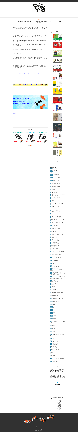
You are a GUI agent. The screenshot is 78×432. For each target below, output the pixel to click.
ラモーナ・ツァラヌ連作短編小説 (55, 216)
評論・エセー (52, 353)
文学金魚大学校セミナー (54, 168)
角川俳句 (52, 323)
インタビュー (22, 16)
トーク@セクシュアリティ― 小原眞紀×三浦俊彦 (57, 251)
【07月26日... (30, 144)
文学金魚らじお (52, 165)
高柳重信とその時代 (53, 284)
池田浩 (63, 369)
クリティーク (36, 16)
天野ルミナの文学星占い (54, 361)
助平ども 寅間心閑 (53, 191)
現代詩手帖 (52, 331)
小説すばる (53, 316)
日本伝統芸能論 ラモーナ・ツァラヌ (56, 298)
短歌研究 (52, 328)
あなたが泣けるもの (54, 260)
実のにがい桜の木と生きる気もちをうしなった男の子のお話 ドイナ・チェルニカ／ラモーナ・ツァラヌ (57, 211)
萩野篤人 (58, 376)
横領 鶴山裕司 (53, 204)
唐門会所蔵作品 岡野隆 (54, 289)
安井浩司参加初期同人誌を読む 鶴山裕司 (56, 292)
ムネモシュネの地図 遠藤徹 (55, 228)
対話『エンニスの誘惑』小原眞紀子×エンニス (57, 252)
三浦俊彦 (57, 377)
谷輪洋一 (51, 375)
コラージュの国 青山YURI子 (55, 186)
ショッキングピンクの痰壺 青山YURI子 (56, 234)
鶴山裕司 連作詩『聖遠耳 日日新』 (55, 245)
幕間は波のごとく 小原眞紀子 (55, 181)
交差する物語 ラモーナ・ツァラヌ (56, 262)
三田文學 (53, 312)
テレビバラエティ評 (53, 347)
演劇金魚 (52, 338)
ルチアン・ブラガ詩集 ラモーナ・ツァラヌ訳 (57, 219)
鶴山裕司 (57, 375)
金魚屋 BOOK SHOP (59, 16)
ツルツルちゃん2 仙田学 (54, 240)
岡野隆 (61, 370)
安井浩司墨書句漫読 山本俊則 (55, 290)
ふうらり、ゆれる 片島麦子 (55, 201)
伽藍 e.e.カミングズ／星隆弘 (55, 206)
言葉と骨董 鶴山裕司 (54, 340)
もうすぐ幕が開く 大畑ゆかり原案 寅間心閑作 (57, 194)
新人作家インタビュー (54, 180)
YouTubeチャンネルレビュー (55, 349)
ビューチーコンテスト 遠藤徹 (55, 220)
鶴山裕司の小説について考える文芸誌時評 (57, 303)
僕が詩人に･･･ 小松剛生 (54, 236)
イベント (26, 16)
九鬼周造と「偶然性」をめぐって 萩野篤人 (58, 272)
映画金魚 (52, 333)
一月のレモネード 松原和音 (55, 197)
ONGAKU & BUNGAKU (54, 344)
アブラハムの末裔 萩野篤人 (55, 265)
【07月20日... (42, 144)
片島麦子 (55, 371)
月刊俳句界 (52, 325)
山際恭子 (63, 377)
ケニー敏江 (61, 371)
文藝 (52, 310)
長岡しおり (54, 376)
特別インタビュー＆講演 (55, 177)
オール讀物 (53, 313)
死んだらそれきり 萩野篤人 (55, 266)
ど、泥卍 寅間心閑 (53, 188)
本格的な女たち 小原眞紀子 (55, 183)
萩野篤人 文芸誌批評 (54, 301)
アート (40, 16)
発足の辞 (14, 0)
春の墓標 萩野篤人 (53, 231)
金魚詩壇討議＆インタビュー (55, 178)
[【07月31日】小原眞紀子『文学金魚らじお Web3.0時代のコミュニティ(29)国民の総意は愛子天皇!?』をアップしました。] (18, 137)
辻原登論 (52, 280)
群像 (52, 307)
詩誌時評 (51, 16)
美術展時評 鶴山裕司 (54, 341)
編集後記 (55, 16)
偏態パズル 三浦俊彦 (54, 237)
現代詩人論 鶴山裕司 (54, 281)
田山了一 (54, 375)
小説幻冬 (53, 319)
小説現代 (53, 318)
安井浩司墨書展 (53, 170)
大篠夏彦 (54, 370)
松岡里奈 (51, 377)
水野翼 (61, 377)
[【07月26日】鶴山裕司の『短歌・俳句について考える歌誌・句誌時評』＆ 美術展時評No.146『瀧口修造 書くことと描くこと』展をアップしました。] (30, 137)
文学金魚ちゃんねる (53, 167)
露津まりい (61, 375)
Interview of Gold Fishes (55, 175)
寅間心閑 (51, 376)
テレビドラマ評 (53, 346)
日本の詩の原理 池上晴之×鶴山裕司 (55, 254)
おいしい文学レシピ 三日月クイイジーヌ (57, 358)
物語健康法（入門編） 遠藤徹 (55, 223)
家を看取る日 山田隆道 (54, 239)
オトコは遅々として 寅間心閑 (55, 189)
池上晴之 (60, 369)
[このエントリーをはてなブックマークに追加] (57, 382)
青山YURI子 (56, 369)
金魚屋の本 (51, 164)
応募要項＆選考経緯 (54, 174)
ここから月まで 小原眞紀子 (54, 243)
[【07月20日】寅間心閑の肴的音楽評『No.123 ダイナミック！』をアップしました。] (42, 137)
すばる (52, 309)
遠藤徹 (51, 370)
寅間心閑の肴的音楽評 (54, 343)
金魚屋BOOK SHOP (36, 427)
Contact (17, 0)
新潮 (52, 306)
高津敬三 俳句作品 (53, 249)
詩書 (51, 352)
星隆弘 (64, 376)
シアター (43, 16)
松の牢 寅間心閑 (53, 192)
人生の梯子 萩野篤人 (54, 268)
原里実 (61, 376)
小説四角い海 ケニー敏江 (54, 200)
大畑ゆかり (57, 370)
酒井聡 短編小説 (53, 198)
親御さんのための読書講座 (54, 356)
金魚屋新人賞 (17, 16)
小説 (29, 16)
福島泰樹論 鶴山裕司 (54, 295)
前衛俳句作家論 (53, 283)
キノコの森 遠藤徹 (54, 225)
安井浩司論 (52, 287)
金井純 (58, 371)
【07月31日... (18, 144)
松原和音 (54, 377)
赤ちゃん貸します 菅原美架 (55, 233)
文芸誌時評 (47, 16)
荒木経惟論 (52, 300)
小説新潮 (53, 315)
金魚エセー (52, 263)
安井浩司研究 (52, 286)
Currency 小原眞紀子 (53, 242)
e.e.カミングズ (52, 369)
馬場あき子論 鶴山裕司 (54, 293)
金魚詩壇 (32, 16)
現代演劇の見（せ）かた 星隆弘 (55, 337)
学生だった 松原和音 (54, 195)
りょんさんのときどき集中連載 (55, 257)
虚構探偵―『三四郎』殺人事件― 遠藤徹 (57, 222)
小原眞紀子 (51, 371)
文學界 (52, 304)
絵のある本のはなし (53, 355)
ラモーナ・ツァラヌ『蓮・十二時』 (56, 217)
